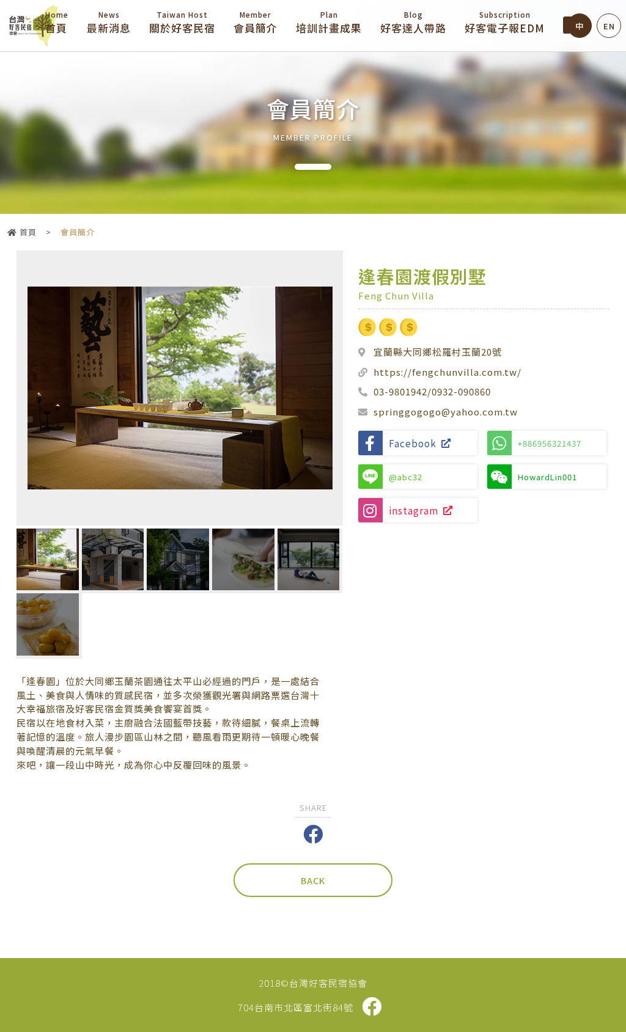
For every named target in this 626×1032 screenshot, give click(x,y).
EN (609, 26)
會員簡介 (256, 22)
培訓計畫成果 (329, 22)
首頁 (56, 22)
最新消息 (109, 22)
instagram (413, 510)
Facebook (412, 443)
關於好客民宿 (182, 22)
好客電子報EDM (505, 22)
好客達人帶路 (413, 22)
